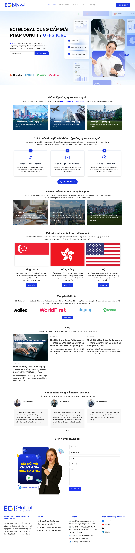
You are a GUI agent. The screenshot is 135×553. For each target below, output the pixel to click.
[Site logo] (15, 5)
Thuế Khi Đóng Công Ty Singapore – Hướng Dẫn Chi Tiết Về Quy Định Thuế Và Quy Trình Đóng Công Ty (30, 343)
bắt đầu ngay (69, 182)
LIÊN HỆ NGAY (123, 5)
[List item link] (116, 521)
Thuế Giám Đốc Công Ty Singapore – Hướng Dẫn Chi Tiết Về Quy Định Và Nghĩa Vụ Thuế (67, 343)
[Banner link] (30, 117)
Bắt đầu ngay (41, 53)
